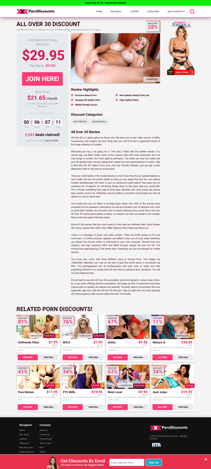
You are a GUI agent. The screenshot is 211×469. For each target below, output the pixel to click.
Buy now (27, 357)
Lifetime (134, 11)
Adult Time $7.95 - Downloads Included (105, 2)
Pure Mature (26, 392)
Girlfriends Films (28, 342)
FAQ (41, 447)
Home (99, 11)
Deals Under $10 (176, 11)
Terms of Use (45, 443)
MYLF (66, 342)
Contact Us (45, 434)
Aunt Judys (160, 392)
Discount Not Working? (42, 113)
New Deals (116, 11)
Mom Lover (115, 392)
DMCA (42, 452)
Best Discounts (26, 447)
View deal (48, 357)
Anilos (112, 342)
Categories (153, 11)
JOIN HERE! (42, 79)
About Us (44, 430)
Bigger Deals (99, 121)
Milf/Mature (80, 121)
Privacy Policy (46, 439)
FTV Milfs (69, 392)
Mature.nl (159, 342)
